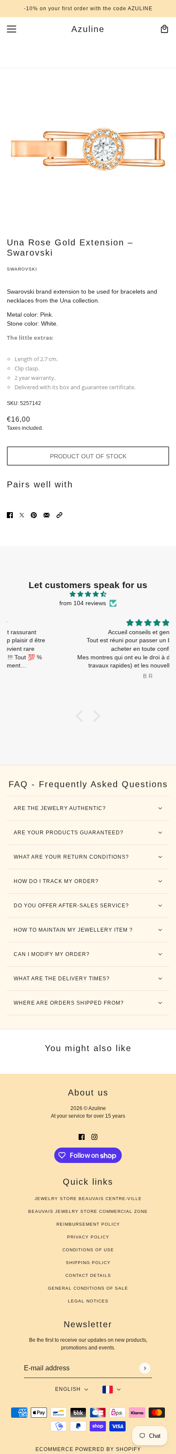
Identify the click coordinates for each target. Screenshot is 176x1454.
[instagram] (94, 1136)
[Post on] (21, 514)
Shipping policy (88, 1262)
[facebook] (81, 1136)
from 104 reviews (82, 603)
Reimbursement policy (88, 1224)
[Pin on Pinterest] (33, 514)
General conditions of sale (88, 1288)
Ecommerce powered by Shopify (88, 1449)
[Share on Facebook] (9, 514)
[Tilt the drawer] (11, 29)
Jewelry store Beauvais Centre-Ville (88, 1198)
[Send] (144, 1368)
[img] (88, 594)
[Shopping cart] (164, 29)
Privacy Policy (88, 1237)
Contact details (88, 1275)
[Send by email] (46, 514)
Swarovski (22, 269)
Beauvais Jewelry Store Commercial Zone (88, 1211)
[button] (59, 514)
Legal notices (88, 1301)
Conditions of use (88, 1249)
